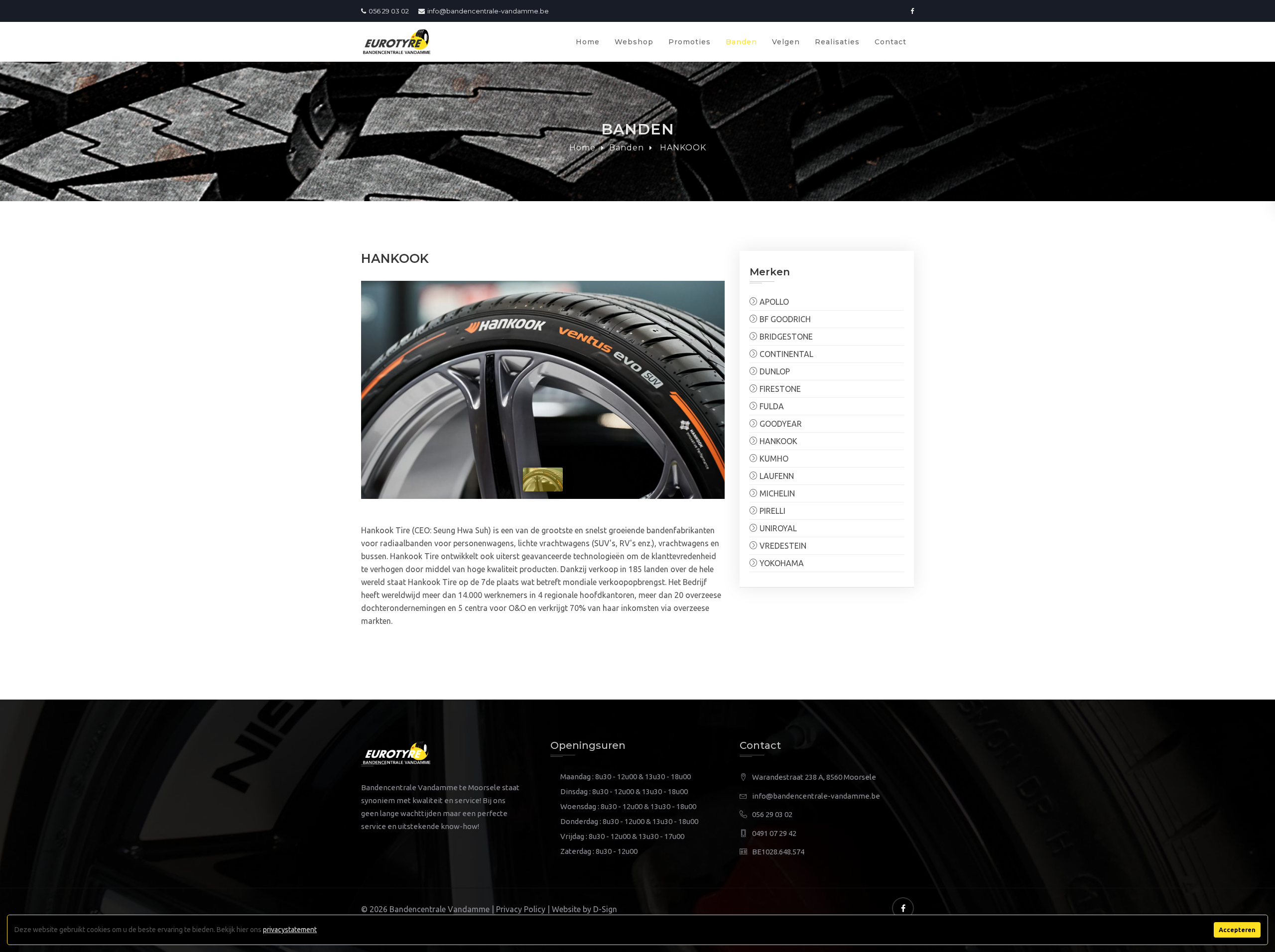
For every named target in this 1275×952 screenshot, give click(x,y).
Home (588, 41)
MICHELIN (776, 493)
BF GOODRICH (784, 319)
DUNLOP (774, 371)
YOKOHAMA (781, 563)
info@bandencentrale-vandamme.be (488, 11)
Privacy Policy (520, 909)
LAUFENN (776, 476)
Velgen (786, 41)
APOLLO (773, 301)
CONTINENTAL (785, 354)
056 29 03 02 (389, 11)
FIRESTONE (779, 388)
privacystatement (290, 930)
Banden (741, 41)
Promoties (689, 41)
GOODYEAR (780, 423)
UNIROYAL (777, 528)
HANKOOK (777, 441)
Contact (890, 41)
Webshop (634, 41)
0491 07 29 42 (774, 833)
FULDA (771, 406)
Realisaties (837, 41)
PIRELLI (771, 510)
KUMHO (773, 458)
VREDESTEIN (782, 545)
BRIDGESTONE (785, 336)
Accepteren (1237, 929)
